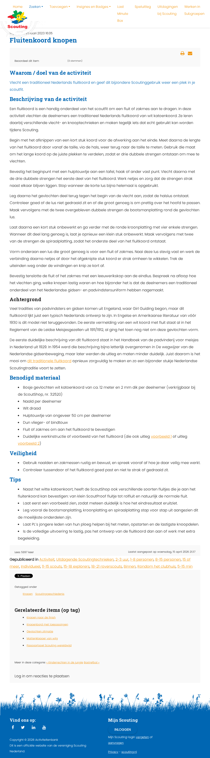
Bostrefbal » (91, 662)
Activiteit (47, 559)
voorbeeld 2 (29, 443)
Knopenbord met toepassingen (47, 624)
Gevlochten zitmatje (40, 631)
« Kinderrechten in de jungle (64, 662)
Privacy (113, 752)
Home (18, 6)
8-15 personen (168, 559)
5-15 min (185, 566)
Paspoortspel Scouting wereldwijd (49, 645)
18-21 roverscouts (106, 566)
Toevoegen (59, 6)
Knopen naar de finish (41, 617)
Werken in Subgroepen (194, 10)
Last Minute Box (122, 13)
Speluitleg (143, 6)
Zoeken (35, 6)
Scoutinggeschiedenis (49, 594)
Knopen (28, 594)
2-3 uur (122, 559)
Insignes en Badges (92, 6)
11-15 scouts (52, 566)
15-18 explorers (77, 566)
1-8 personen (142, 559)
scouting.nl (129, 752)
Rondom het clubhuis (156, 566)
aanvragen (116, 743)
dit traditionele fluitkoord (49, 360)
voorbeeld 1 (161, 436)
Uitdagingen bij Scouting (168, 10)
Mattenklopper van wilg (42, 638)
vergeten (142, 737)
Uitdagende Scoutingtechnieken (85, 559)
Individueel (30, 566)
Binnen (130, 566)
